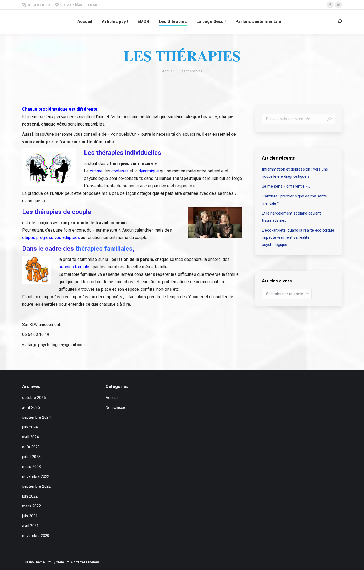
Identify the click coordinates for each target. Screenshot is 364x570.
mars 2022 (31, 506)
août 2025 (31, 407)
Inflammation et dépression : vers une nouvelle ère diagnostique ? (295, 173)
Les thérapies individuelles (122, 152)
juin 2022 (30, 496)
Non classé (115, 407)
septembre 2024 (36, 417)
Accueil (112, 397)
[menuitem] (84, 21)
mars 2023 (31, 466)
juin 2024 (30, 427)
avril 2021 (30, 525)
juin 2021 (30, 516)
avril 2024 (30, 437)
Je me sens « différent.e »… (286, 186)
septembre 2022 (36, 486)
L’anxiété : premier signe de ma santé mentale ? (294, 200)
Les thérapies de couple (56, 212)
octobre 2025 (34, 397)
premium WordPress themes (78, 562)
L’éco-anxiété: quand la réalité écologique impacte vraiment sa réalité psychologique (298, 237)
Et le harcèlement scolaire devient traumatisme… (291, 217)
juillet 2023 (31, 456)
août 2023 (31, 446)
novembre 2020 (35, 535)
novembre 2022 (35, 476)
